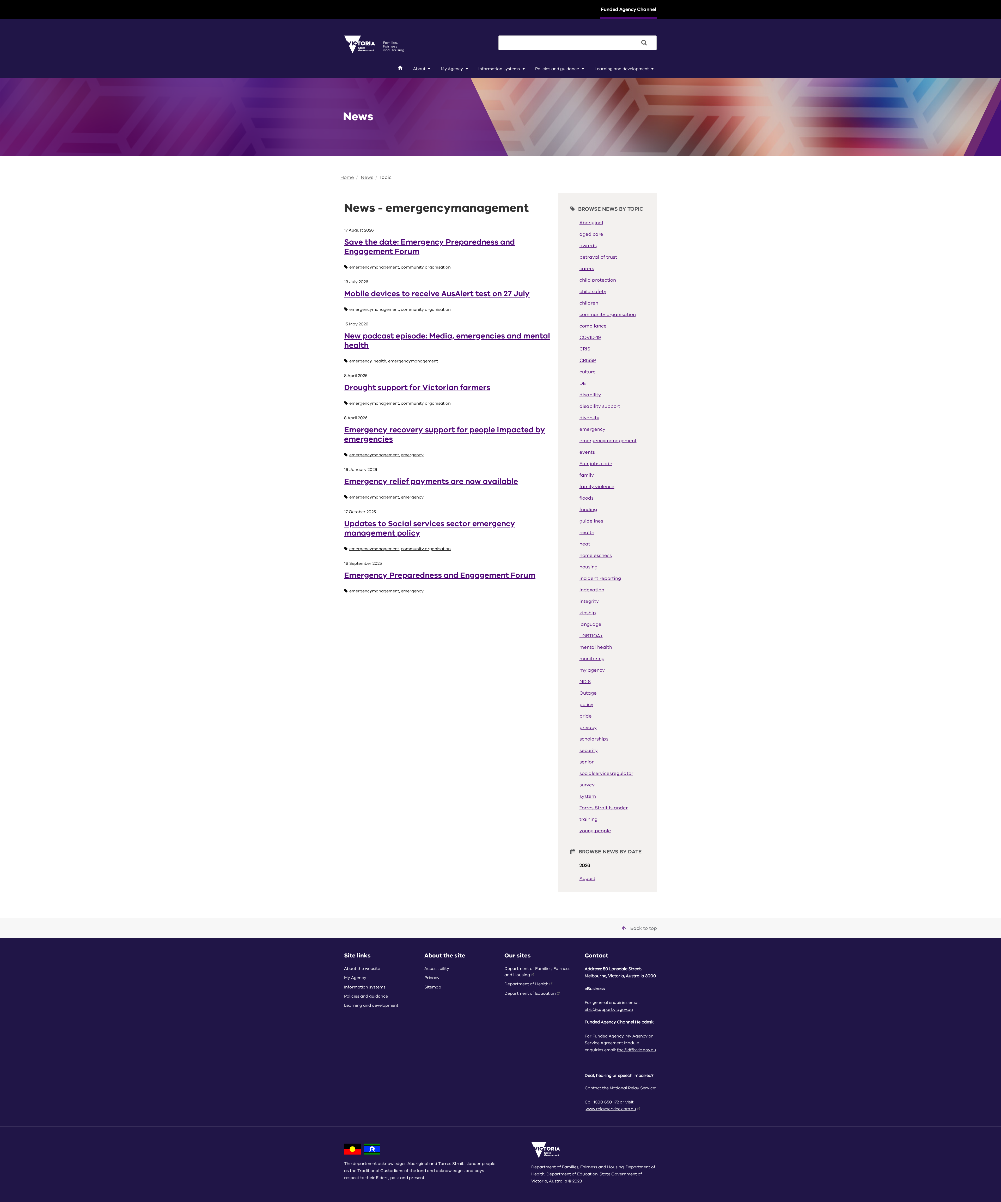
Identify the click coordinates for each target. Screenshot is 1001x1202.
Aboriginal (591, 223)
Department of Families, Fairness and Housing (537, 972)
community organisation (426, 267)
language (590, 624)
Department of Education (530, 993)
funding (588, 509)
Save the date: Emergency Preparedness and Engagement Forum (429, 247)
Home (347, 177)
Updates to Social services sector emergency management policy (429, 528)
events (587, 452)
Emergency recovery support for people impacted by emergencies (444, 434)
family (586, 475)
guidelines (591, 521)
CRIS (584, 349)
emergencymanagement (374, 267)
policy (586, 704)
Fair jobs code (595, 463)
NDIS (585, 681)
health (380, 361)
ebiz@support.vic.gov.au (609, 1009)
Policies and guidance (557, 69)
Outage (588, 693)
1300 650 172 (606, 1102)
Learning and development (622, 69)
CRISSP (587, 360)
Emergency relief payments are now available (431, 481)
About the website (362, 969)
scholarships (593, 739)
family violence (596, 486)
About (419, 69)
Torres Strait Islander (603, 808)
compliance (593, 326)
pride (585, 716)
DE (582, 383)
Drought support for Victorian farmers (417, 387)
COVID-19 (590, 337)
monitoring (592, 658)
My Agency (452, 69)
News (367, 177)
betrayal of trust (598, 257)
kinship (587, 613)
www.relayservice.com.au (611, 1109)
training (588, 819)
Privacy (432, 978)
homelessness (595, 555)
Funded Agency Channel (628, 9)
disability (590, 395)
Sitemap (432, 987)
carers (586, 268)
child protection (597, 280)
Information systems (499, 69)
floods (586, 498)
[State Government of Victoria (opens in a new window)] (374, 44)
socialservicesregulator (606, 773)
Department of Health (526, 984)
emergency (360, 361)
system (587, 796)
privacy (588, 727)
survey (587, 785)
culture (587, 372)
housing (588, 567)
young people (595, 831)
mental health (595, 647)
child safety (592, 291)
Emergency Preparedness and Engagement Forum (439, 575)
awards (588, 245)
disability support (599, 406)
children (588, 303)
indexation (591, 590)
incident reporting (600, 578)
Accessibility (436, 969)
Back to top (643, 928)
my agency (592, 670)
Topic (385, 177)
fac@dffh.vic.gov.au (636, 1050)
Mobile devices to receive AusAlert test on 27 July (437, 293)
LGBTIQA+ (591, 636)
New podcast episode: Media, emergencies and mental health (447, 341)
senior (586, 762)
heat (584, 544)
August (587, 878)
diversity (589, 418)
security (588, 750)
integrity (589, 601)
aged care (591, 234)
